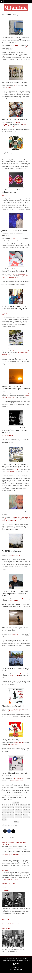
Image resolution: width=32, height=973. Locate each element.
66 (23, 817)
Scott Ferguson (5, 844)
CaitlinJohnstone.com (16, 780)
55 (23, 814)
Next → (16, 821)
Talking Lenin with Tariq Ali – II (13, 706)
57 (29, 814)
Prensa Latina (12, 675)
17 (10, 807)
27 (8, 809)
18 (13, 807)
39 (10, 812)
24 (29, 807)
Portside (14, 634)
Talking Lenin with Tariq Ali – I (13, 740)
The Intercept (19, 47)
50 (10, 814)
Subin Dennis (14, 314)
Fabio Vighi (4, 195)
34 (26, 809)
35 (29, 809)
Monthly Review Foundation (16, 966)
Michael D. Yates (6, 928)
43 (21, 812)
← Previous (16, 802)
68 (29, 817)
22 (23, 807)
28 (10, 809)
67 (26, 817)
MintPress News (13, 240)
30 (16, 809)
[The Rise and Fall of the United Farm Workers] (13, 938)
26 (5, 809)
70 (5, 819)
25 (2, 809)
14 (2, 807)
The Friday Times (13, 710)
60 (8, 817)
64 (18, 817)
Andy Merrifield (5, 890)
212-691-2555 (17, 971)
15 (5, 807)
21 (21, 807)
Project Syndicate (13, 555)
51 (13, 814)
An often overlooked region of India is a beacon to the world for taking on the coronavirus (15, 308)
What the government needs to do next (15, 119)
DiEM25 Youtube (13, 600)
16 (8, 807)
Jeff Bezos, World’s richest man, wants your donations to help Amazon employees (14, 233)
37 (5, 812)
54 (21, 814)
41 (16, 812)
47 (2, 814)
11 (23, 804)
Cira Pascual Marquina (7, 435)
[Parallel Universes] (13, 899)
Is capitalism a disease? (9, 153)
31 (18, 809)
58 (2, 817)
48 (5, 814)
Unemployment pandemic (11, 348)
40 (13, 812)
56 (26, 814)
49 (8, 814)
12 (26, 804)
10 (21, 804)
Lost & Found (6, 919)
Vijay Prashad (5, 314)
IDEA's (8, 87)
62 (13, 817)
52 (16, 814)
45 (26, 812)
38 (8, 812)
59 (5, 817)
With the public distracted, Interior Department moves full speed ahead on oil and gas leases (16, 388)
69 (2, 819)
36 (2, 812)
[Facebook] (9, 831)
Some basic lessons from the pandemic (14, 83)
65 (21, 817)
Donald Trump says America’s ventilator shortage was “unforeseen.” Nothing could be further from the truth (16, 40)
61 (10, 817)
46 (29, 812)
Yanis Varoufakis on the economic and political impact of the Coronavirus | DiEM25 (15, 593)
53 (18, 814)
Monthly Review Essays (8, 883)
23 (26, 807)
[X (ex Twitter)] (5, 831)
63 (16, 817)
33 (23, 809)
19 (16, 807)
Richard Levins (5, 156)
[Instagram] (13, 831)
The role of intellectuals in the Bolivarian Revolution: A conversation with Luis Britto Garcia (15, 430)
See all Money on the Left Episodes (10, 879)
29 (13, 809)
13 (28, 804)
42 (18, 812)
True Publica (9, 471)
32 (21, 809)
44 (23, 812)
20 (18, 807)
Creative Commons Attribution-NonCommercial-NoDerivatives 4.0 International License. (16, 960)
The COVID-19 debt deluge (11, 551)
